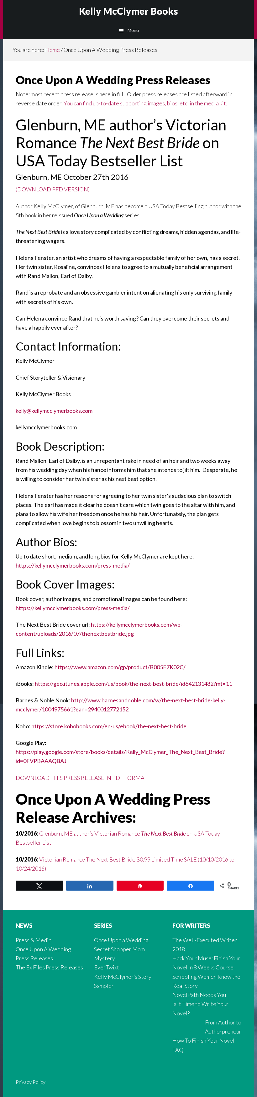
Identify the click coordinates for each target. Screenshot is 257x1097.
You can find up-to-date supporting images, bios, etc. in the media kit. (145, 103)
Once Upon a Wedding (121, 940)
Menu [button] (133, 30)
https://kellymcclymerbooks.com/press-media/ (73, 565)
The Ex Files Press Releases (49, 967)
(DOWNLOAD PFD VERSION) (53, 189)
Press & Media (33, 940)
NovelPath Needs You (199, 994)
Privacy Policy (30, 1082)
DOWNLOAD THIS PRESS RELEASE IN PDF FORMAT (82, 777)
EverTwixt (106, 967)
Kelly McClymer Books (128, 11)
